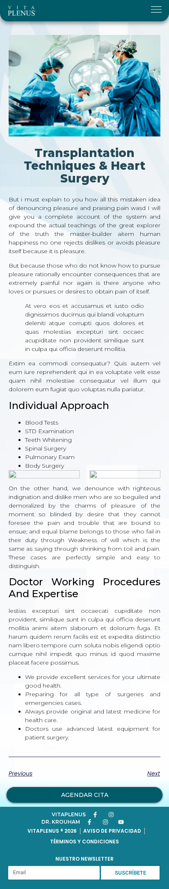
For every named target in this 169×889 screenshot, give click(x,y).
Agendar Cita (84, 795)
